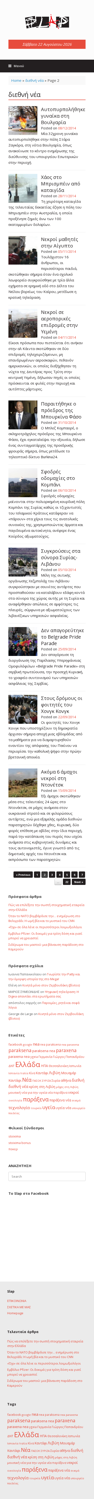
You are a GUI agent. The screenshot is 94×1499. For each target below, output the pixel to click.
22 (66, 882)
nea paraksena (50, 1044)
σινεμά (76, 1100)
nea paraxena (70, 1044)
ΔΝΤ (11, 1066)
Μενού (19, 66)
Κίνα (32, 1073)
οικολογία (15, 1100)
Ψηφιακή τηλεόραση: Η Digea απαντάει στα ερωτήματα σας (43, 994)
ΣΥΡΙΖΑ (46, 1080)
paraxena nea (19, 1056)
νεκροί (73, 1092)
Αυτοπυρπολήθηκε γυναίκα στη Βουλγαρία (63, 116)
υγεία (48, 1107)
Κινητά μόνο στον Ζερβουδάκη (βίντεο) (51, 985)
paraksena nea (43, 1050)
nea (36, 1044)
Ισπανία (14, 1073)
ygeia (34, 1057)
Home (16, 80)
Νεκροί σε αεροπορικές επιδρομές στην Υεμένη (59, 322)
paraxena (66, 1050)
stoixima (14, 1136)
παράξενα (36, 1099)
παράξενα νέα (60, 1100)
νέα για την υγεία (34, 1092)
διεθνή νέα (34, 80)
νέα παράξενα (57, 1092)
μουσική (14, 1092)
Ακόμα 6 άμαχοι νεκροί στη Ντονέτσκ (59, 778)
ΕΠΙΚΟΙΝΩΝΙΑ (16, 1301)
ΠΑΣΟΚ (36, 1080)
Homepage (15, 1313)
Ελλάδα (27, 1064)
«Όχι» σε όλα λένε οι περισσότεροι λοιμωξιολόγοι (45, 927)
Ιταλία (24, 1073)
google (27, 1044)
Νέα (27, 1079)
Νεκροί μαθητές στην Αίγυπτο (59, 242)
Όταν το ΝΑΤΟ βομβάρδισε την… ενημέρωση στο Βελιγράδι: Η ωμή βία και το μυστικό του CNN (44, 918)
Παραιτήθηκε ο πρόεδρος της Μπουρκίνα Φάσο (61, 410)
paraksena (20, 1050)
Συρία (56, 1080)
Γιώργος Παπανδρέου (68, 1056)
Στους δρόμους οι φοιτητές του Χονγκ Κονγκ (61, 704)
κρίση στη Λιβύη (42, 1086)
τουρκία (36, 1108)
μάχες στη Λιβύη (67, 1087)
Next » (78, 882)
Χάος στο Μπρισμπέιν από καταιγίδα (60, 183)
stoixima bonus (19, 1143)
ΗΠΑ (44, 1065)
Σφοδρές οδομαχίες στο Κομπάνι (58, 478)
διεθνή (78, 1080)
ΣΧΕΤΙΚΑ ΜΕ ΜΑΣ (19, 1307)
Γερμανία (45, 1056)
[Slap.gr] (47, 21)
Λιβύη (54, 1072)
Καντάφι (42, 1073)
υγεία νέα (63, 1107)
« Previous (23, 875)
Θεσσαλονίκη (58, 1066)
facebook (15, 1044)
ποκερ (13, 1149)
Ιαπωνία (75, 1066)
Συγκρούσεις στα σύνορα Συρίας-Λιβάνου (60, 557)
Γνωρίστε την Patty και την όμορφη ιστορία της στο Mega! (44, 976)
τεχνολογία (19, 1107)
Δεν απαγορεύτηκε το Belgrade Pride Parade (62, 637)
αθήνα (66, 1080)
